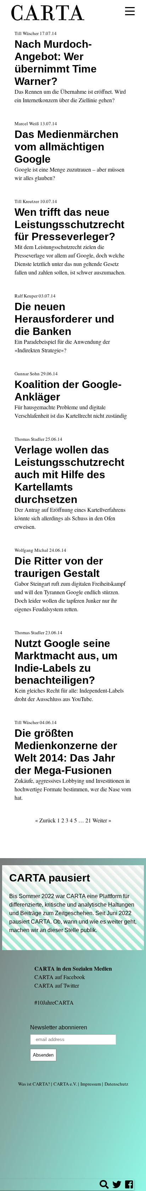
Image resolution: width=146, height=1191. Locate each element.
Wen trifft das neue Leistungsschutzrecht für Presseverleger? (69, 224)
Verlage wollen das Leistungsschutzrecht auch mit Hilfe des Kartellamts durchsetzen (69, 474)
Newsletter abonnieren (58, 1027)
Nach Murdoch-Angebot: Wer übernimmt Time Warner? (56, 62)
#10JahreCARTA (54, 1002)
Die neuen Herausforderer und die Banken (64, 318)
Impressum (90, 1084)
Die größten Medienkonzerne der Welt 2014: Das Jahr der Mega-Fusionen (66, 751)
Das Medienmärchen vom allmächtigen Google (66, 146)
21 (88, 820)
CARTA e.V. (65, 1084)
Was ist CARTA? (34, 1084)
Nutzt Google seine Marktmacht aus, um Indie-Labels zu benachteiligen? (66, 661)
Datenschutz (116, 1084)
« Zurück (45, 820)
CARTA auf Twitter (56, 985)
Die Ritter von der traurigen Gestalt (59, 567)
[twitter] (117, 1185)
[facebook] (129, 1185)
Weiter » (101, 820)
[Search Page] (104, 1185)
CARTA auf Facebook (59, 977)
